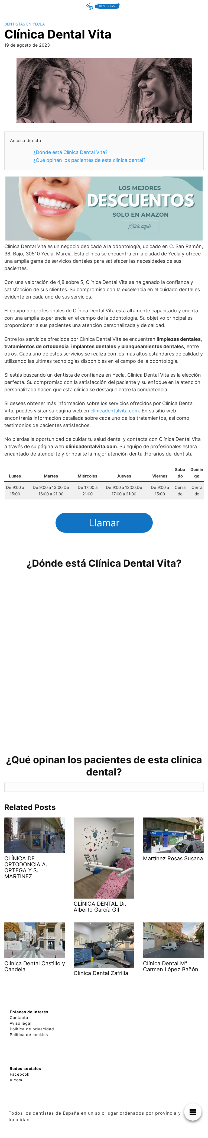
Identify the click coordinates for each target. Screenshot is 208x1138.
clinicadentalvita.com (114, 410)
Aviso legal (20, 1023)
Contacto (19, 1017)
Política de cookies (29, 1034)
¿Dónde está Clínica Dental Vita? (70, 152)
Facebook (20, 1074)
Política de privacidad (32, 1029)
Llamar (104, 523)
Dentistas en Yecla (24, 24)
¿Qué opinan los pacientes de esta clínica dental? (89, 160)
